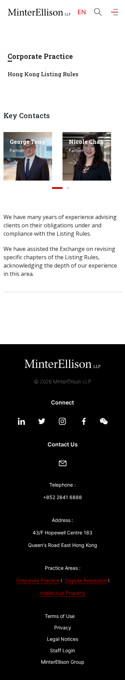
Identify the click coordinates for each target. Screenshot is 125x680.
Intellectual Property (62, 593)
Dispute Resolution (86, 580)
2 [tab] (67, 188)
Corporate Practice (37, 580)
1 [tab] (57, 188)
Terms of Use (60, 616)
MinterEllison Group (62, 662)
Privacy (62, 627)
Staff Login (62, 650)
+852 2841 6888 (62, 497)
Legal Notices (62, 639)
